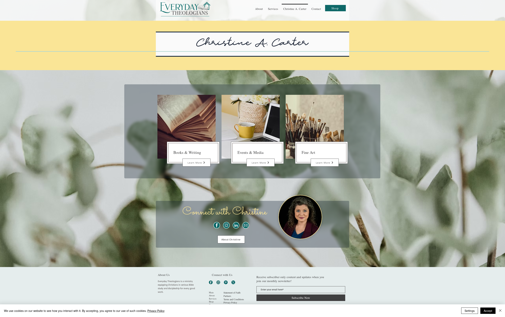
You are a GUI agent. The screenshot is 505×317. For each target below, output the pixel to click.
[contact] (246, 225)
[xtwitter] (233, 282)
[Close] (500, 311)
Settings (470, 311)
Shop (211, 301)
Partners (227, 295)
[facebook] (217, 225)
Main (211, 292)
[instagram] (226, 225)
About (212, 295)
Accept (488, 311)
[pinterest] (226, 282)
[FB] (211, 282)
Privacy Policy (156, 311)
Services (212, 298)
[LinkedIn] (236, 225)
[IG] (218, 282)
